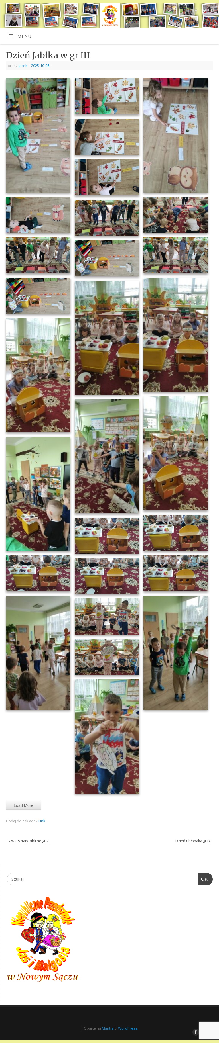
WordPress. (128, 1028)
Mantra (108, 1028)
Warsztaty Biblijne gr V (28, 840)
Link (41, 820)
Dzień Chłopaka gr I (193, 840)
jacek (23, 65)
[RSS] (212, 11)
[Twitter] (204, 11)
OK (203, 879)
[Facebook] (195, 11)
